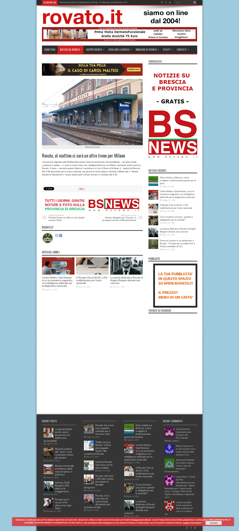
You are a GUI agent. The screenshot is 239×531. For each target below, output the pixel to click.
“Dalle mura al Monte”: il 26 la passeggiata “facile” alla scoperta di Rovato (97, 448)
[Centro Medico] (119, 41)
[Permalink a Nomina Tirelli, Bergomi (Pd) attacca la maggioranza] (48, 490)
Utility (167, 50)
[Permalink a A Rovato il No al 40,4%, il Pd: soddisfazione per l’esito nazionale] (92, 274)
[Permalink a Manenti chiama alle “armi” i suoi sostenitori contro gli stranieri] (48, 456)
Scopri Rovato (94, 50)
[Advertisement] (101, 388)
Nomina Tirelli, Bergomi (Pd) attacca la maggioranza (62, 487)
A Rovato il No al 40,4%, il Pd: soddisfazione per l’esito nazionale (91, 280)
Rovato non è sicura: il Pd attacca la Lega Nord (63, 504)
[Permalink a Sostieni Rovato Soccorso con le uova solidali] (89, 469)
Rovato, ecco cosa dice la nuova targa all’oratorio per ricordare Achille (97, 501)
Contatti (181, 50)
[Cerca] (194, 2)
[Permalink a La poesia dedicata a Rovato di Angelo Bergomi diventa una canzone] (126, 274)
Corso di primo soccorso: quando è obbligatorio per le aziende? (145, 489)
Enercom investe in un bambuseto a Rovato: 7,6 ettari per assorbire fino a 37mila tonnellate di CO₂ (177, 243)
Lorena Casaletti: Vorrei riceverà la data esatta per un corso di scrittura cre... (179, 508)
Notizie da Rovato (70, 50)
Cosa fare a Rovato (118, 50)
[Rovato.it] (119, 22)
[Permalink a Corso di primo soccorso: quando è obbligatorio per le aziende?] (153, 224)
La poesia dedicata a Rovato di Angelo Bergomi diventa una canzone (126, 280)
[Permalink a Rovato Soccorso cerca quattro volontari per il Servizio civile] (89, 433)
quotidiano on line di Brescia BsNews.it (102, 168)
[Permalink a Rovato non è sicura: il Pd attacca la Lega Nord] (48, 507)
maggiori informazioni (192, 522)
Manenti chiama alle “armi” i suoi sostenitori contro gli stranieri (64, 453)
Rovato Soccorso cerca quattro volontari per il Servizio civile (104, 429)
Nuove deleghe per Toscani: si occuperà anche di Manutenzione (119, 217)
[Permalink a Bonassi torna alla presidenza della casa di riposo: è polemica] (48, 473)
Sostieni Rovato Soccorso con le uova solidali (104, 464)
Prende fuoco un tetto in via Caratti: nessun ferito (66, 217)
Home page (49, 50)
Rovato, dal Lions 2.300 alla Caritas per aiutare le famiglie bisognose (99, 481)
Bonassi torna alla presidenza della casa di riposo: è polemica (64, 470)
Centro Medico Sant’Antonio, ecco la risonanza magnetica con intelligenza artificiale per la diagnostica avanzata (57, 281)
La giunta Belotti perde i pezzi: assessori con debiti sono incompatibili (58, 435)
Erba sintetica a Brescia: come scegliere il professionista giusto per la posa (178, 180)
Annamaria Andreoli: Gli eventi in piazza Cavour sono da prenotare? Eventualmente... (180, 466)
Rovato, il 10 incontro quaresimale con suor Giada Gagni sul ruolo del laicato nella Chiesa (99, 2)
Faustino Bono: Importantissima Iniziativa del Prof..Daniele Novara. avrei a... (178, 435)
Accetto (213, 522)
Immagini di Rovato (146, 50)
